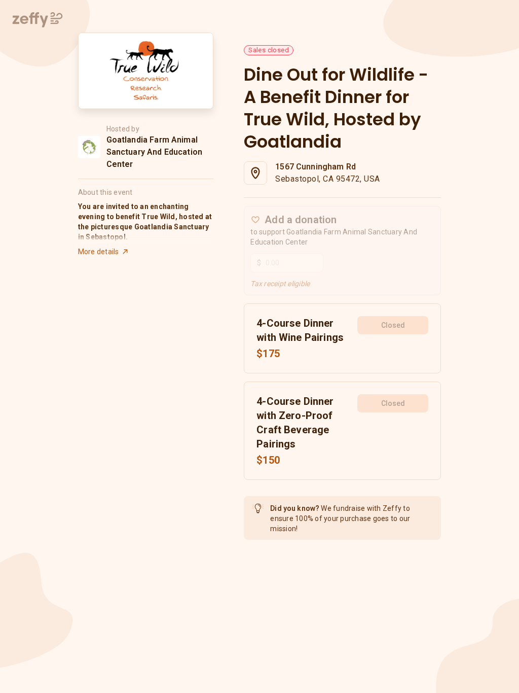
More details (98, 252)
